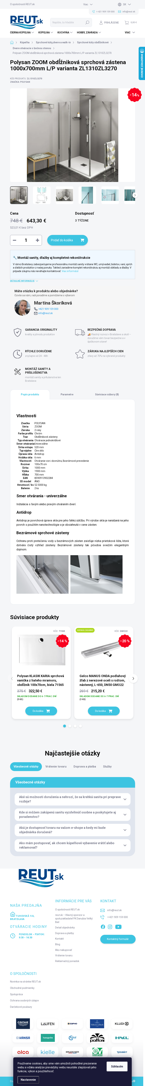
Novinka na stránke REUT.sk (25, 981)
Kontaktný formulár (118, 939)
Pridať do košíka (62, 240)
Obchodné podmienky (22, 988)
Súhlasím (117, 1066)
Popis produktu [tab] (30, 394)
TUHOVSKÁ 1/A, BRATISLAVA (22, 917)
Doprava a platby (64, 933)
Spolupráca (16, 994)
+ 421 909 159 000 (117, 917)
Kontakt (59, 938)
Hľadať (87, 22)
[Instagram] (110, 926)
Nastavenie (28, 1079)
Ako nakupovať (63, 950)
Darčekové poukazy (21, 1006)
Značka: (20, 82)
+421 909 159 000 (48, 309)
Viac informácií (70, 271)
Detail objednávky (65, 927)
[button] (64, 726)
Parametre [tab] (67, 394)
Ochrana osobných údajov (24, 1000)
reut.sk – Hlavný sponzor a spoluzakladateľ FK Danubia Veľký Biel (74, 918)
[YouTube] (118, 926)
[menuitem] (22, 32)
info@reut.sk (45, 313)
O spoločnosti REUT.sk (22, 4)
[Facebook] (103, 926)
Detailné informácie (22, 281)
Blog (57, 944)
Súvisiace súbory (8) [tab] (107, 394)
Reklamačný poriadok (67, 961)
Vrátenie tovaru (63, 955)
